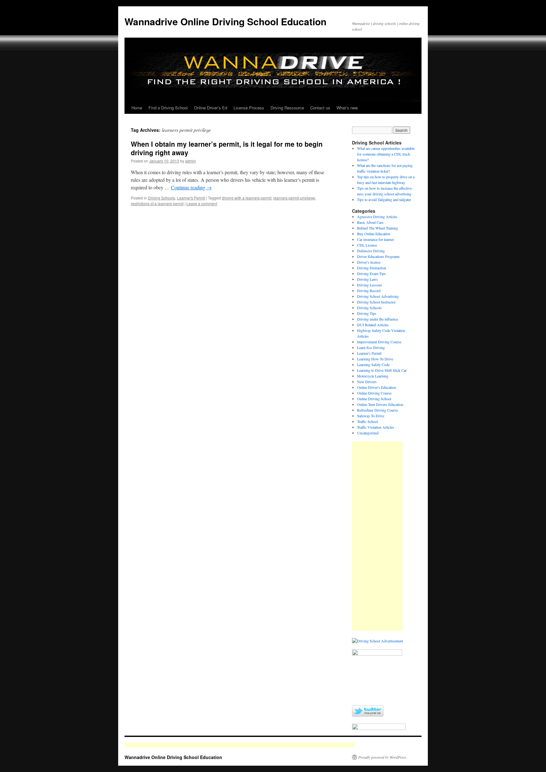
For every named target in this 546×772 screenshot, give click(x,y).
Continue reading (191, 187)
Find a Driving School (168, 108)
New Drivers (367, 381)
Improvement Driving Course (379, 341)
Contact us (320, 108)
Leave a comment (201, 203)
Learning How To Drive (375, 358)
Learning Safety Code (373, 364)
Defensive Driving (371, 250)
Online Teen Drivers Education (380, 404)
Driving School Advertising (378, 296)
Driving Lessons (369, 284)
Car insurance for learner (375, 239)
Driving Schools (161, 197)
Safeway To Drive (370, 415)
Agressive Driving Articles (377, 216)
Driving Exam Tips (371, 273)
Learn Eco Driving (371, 347)
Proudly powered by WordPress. (382, 757)
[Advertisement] (377, 536)
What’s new (347, 108)
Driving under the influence (377, 319)
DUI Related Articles (373, 324)
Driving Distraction (371, 267)
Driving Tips (366, 313)
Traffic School (367, 421)
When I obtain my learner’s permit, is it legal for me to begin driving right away (227, 148)
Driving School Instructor (376, 301)
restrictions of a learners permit (157, 203)
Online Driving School (374, 398)
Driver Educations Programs (378, 256)
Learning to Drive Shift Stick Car (382, 370)
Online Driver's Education (376, 387)
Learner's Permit (191, 197)
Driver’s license (368, 262)
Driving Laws (367, 279)
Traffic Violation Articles (375, 427)
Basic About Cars (370, 222)
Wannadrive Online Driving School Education (225, 21)
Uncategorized (368, 432)
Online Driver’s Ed (210, 108)
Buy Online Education (373, 233)
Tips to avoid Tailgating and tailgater (384, 199)
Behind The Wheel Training (377, 227)
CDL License (367, 245)
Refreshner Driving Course (377, 410)
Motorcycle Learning (372, 375)
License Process (249, 108)
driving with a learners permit (246, 197)
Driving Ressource (287, 108)
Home (136, 108)
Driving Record (368, 290)
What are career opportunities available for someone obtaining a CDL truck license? (386, 154)
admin (190, 160)
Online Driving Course (374, 392)
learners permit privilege (294, 197)
